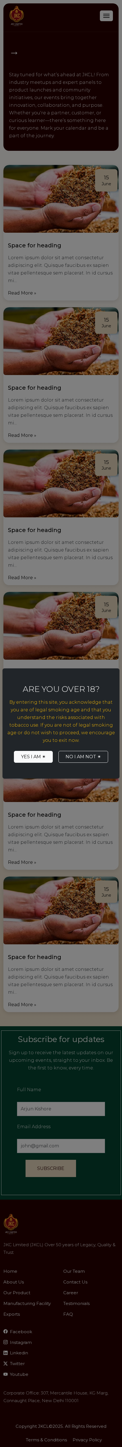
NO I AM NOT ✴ (83, 756)
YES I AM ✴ (33, 756)
